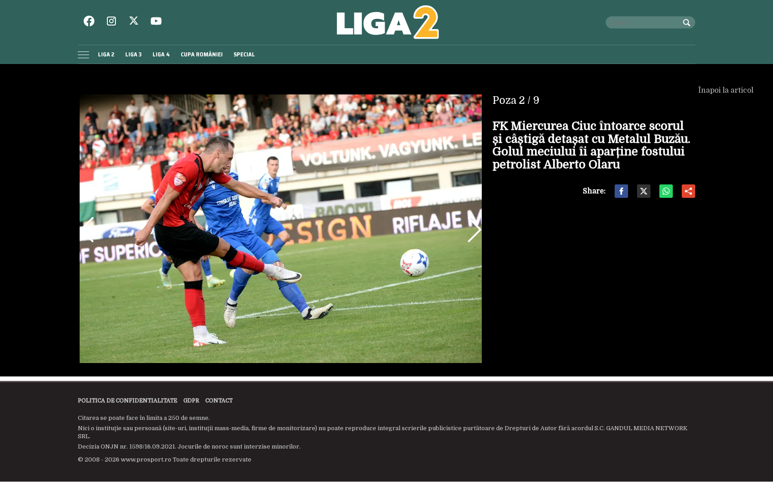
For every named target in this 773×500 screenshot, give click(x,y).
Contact (219, 400)
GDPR (191, 400)
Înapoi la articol (726, 90)
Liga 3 (133, 54)
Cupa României (202, 54)
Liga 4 (161, 54)
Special (244, 54)
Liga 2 (106, 54)
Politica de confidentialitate (127, 400)
